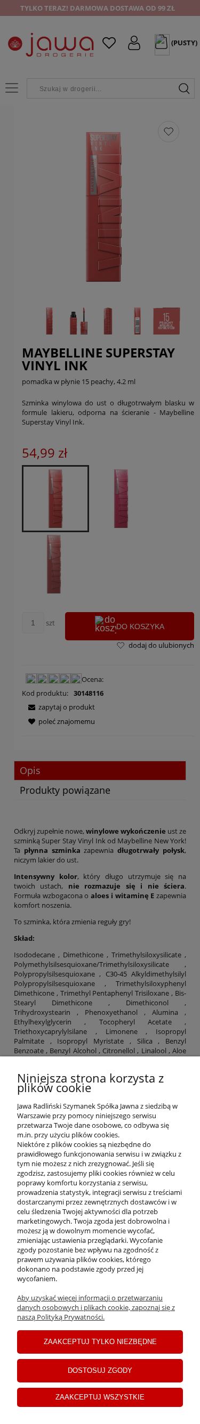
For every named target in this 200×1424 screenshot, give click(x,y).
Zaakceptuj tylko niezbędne (100, 1342)
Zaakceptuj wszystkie (100, 1397)
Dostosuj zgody (100, 1370)
